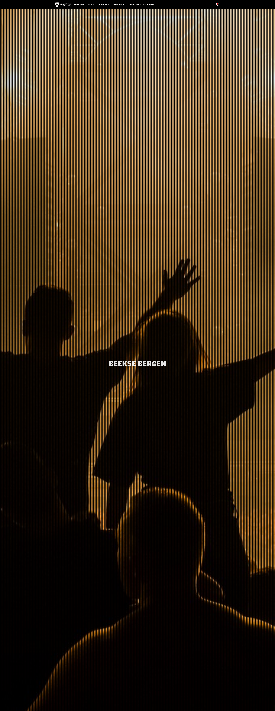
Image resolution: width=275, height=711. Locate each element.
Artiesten (104, 4)
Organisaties (119, 4)
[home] (63, 4)
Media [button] (91, 4)
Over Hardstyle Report (141, 4)
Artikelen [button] (78, 4)
